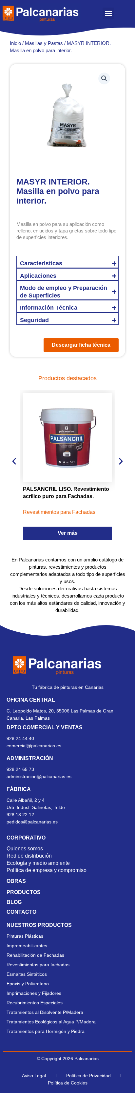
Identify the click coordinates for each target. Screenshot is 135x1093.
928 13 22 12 (20, 814)
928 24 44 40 (21, 738)
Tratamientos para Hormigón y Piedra (46, 1031)
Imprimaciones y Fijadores (34, 993)
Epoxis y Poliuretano (28, 983)
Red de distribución (29, 856)
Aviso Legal (34, 1075)
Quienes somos (25, 848)
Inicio (15, 43)
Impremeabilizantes (27, 945)
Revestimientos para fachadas (38, 964)
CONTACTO (21, 912)
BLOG (14, 902)
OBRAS (16, 881)
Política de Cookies (67, 1082)
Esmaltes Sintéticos (27, 974)
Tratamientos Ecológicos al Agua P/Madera (51, 1021)
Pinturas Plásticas (25, 936)
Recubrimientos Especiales (35, 1002)
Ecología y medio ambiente (38, 863)
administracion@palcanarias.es (39, 776)
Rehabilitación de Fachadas (35, 955)
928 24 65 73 (20, 769)
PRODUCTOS (24, 892)
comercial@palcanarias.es (34, 745)
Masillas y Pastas (44, 43)
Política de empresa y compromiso (47, 870)
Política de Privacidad (88, 1075)
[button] (108, 13)
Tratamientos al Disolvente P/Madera (45, 1012)
